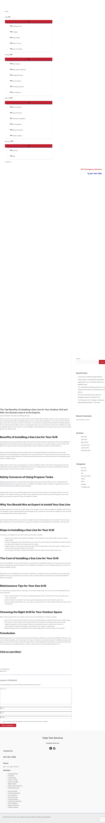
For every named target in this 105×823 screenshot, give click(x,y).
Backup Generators (17, 130)
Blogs (13, 156)
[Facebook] (50, 749)
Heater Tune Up (16, 43)
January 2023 (85, 448)
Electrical (7, 98)
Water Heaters (16, 64)
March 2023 (84, 442)
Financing (15, 150)
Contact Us (8, 162)
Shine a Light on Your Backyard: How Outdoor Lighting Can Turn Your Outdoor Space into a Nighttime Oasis (91, 382)
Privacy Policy (46, 817)
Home (6, 11)
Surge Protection (17, 113)
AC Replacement (17, 26)
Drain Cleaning (16, 92)
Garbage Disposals (17, 75)
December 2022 (85, 450)
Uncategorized (85, 487)
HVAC (6, 17)
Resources (8, 141)
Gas (12, 416)
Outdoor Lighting (17, 135)
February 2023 (85, 445)
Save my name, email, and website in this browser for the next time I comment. (25, 721)
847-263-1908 (95, 174)
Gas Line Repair (16, 81)
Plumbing (7, 55)
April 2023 (84, 439)
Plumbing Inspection (18, 86)
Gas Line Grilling (19, 416)
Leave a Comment (5, 416)
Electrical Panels (17, 107)
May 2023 (84, 437)
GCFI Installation (16, 124)
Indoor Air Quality (17, 49)
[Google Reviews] (54, 749)
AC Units (83, 468)
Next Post (3, 671)
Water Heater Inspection (19, 69)
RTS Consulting (36, 817)
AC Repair (15, 32)
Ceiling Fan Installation (18, 118)
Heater (83, 479)
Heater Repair (16, 37)
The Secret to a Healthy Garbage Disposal (90, 377)
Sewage (83, 484)
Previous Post (5, 669)
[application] (9, 17)
